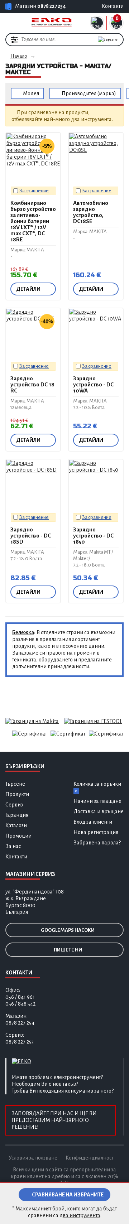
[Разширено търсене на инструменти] (14, 39)
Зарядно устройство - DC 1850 (93, 535)
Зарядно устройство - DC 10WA (93, 384)
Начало (18, 56)
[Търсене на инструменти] (107, 39)
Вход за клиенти (92, 822)
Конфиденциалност (90, 1158)
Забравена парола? (97, 842)
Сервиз (14, 805)
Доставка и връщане (98, 811)
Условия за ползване (33, 1158)
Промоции (18, 836)
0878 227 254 (51, 6)
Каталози (16, 825)
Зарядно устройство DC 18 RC (32, 384)
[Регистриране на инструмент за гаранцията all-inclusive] (93, 721)
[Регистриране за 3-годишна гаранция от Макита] (32, 721)
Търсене (15, 784)
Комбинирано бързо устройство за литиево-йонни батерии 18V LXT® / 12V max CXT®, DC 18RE (33, 221)
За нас (13, 846)
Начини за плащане (97, 801)
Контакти (16, 856)
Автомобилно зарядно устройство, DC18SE (90, 212)
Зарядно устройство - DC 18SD (30, 535)
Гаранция (16, 815)
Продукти (17, 794)
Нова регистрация (95, 832)
